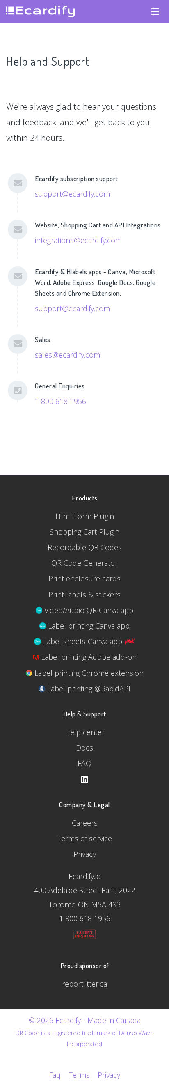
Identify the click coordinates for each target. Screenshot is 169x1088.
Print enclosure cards (84, 578)
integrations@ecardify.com (78, 240)
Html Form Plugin (84, 516)
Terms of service (84, 838)
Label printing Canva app (88, 626)
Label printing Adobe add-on (88, 657)
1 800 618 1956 (60, 401)
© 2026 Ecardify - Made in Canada (85, 1020)
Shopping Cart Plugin (84, 532)
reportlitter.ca (84, 984)
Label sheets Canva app (82, 641)
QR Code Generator (84, 563)
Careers (85, 823)
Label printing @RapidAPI (87, 688)
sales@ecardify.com (67, 355)
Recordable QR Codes (85, 547)
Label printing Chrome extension (88, 673)
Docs (84, 748)
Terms (79, 1075)
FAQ (84, 763)
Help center (85, 732)
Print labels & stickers (84, 594)
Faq (55, 1075)
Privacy (84, 854)
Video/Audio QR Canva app (87, 610)
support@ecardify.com (72, 194)
